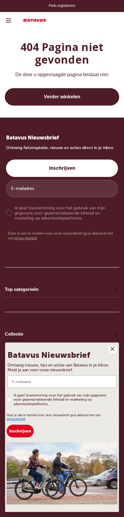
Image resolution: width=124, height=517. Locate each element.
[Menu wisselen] (8, 20)
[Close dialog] (112, 348)
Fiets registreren (62, 6)
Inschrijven (62, 168)
